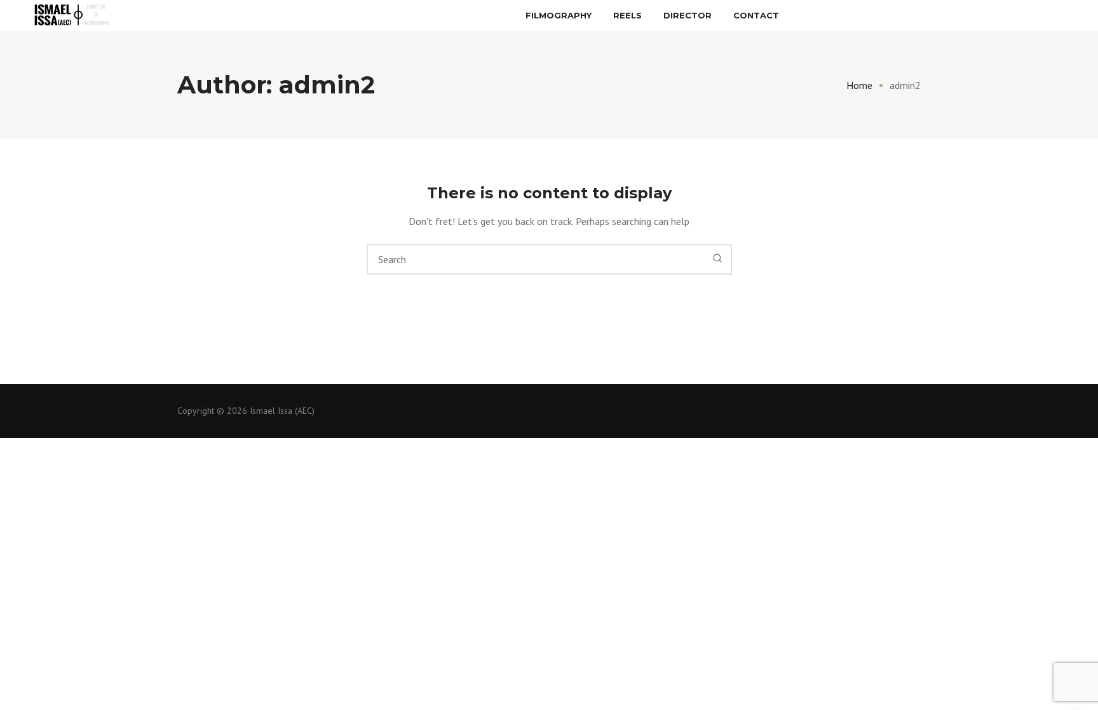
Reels (627, 15)
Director (687, 15)
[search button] (717, 258)
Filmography (558, 15)
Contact (756, 15)
